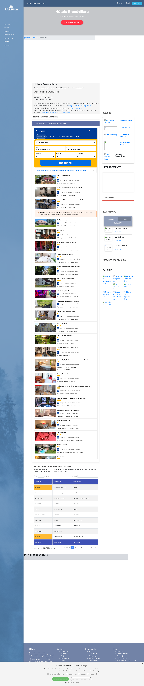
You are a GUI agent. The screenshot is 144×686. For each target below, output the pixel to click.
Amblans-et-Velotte (79, 493)
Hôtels (34, 38)
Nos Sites (136, 3)
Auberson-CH (77, 520)
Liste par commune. (75, 108)
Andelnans (57, 504)
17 (91, 547)
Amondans (38, 498)
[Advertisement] (84, 64)
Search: (74, 476)
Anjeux (75, 504)
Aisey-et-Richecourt (60, 487)
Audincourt (57, 526)
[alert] (72, 674)
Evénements (93, 654)
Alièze (75, 487)
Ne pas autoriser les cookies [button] (81, 679)
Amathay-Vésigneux (60, 493)
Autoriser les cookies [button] (60, 679)
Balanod (37, 537)
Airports (64, 654)
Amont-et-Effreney (59, 498)
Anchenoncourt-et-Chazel (81, 498)
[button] (72, 683)
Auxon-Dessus (58, 531)
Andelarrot (38, 504)
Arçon (75, 509)
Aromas (56, 515)
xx (90, 651)
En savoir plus (97, 671)
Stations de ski (94, 661)
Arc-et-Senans (58, 509)
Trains (63, 656)
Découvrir (118, 232)
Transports (65, 651)
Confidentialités (122, 654)
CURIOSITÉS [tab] (118, 223)
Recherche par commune (72, 22)
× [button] (142, 663)
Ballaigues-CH (58, 537)
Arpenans (76, 515)
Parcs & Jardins (94, 658)
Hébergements (25, 38)
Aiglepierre (38, 487)
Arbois (37, 509)
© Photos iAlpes (122, 661)
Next (95, 547)
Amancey (38, 493)
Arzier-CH (38, 520)
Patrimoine (92, 656)
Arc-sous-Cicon (40, 515)
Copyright (120, 656)
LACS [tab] (125, 219)
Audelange (76, 526)
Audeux (37, 526)
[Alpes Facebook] (11, 17)
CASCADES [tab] (111, 219)
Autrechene (38, 531)
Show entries (41, 476)
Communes (38, 482)
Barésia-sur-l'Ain (78, 537)
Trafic (63, 661)
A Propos (120, 651)
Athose (56, 520)
